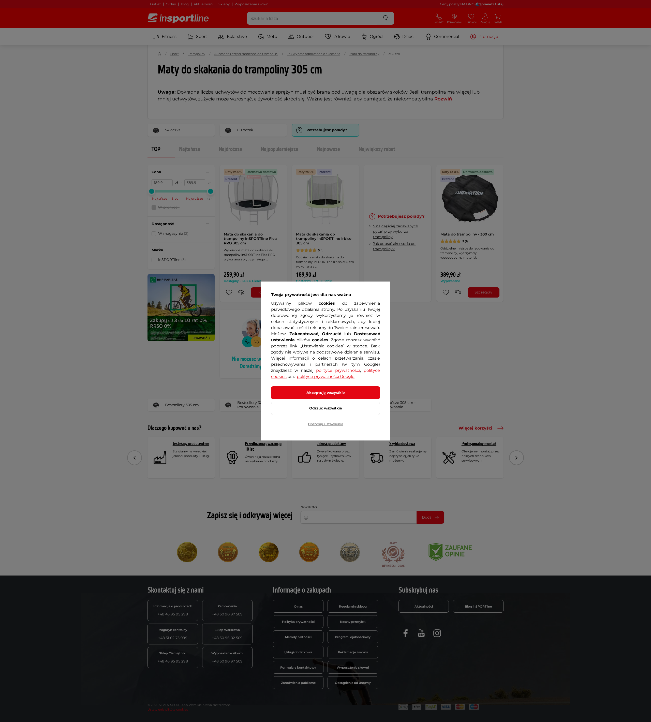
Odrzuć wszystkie (325, 408)
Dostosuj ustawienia (325, 424)
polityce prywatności (338, 370)
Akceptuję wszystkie (325, 392)
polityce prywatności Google (325, 376)
